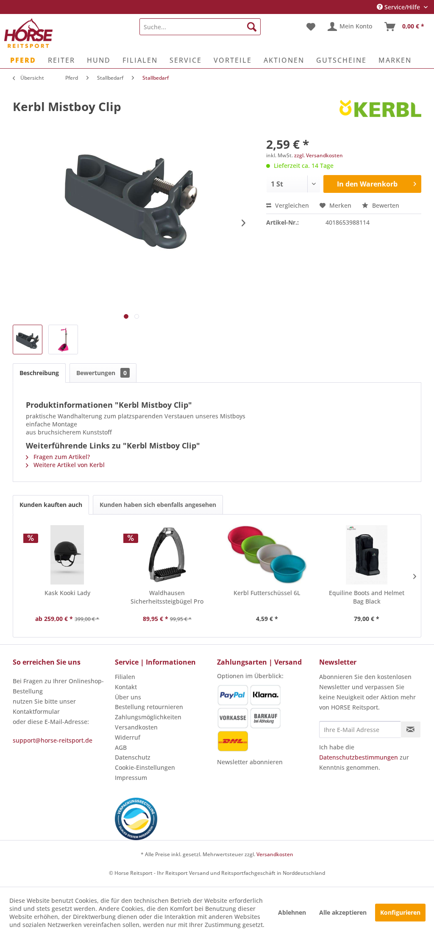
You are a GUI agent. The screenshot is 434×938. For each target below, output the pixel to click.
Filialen (125, 677)
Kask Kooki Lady (67, 593)
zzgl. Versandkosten (318, 155)
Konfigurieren (400, 912)
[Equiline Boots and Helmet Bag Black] (367, 555)
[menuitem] (200, 26)
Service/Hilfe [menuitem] (402, 7)
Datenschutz (132, 757)
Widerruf (127, 737)
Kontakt (126, 687)
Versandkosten (136, 727)
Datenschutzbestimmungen (358, 757)
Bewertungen (101, 373)
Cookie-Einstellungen (145, 767)
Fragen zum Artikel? (61, 457)
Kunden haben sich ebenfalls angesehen (158, 505)
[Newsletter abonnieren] (411, 729)
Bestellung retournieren (149, 707)
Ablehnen (292, 912)
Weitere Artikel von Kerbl (68, 465)
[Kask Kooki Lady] (67, 555)
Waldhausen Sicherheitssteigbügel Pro (167, 597)
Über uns (128, 697)
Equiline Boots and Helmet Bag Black (366, 597)
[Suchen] (252, 26)
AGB (121, 747)
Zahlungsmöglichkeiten (148, 717)
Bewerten (384, 205)
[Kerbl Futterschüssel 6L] (267, 555)
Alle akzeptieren (343, 912)
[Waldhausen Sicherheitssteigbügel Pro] (167, 555)
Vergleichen (291, 205)
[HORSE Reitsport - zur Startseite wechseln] (28, 33)
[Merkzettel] (311, 26)
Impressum (131, 778)
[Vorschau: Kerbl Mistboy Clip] (27, 339)
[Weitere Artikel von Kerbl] (380, 115)
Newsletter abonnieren (250, 762)
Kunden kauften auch (50, 505)
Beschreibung (39, 373)
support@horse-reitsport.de (52, 740)
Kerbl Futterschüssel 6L (267, 593)
